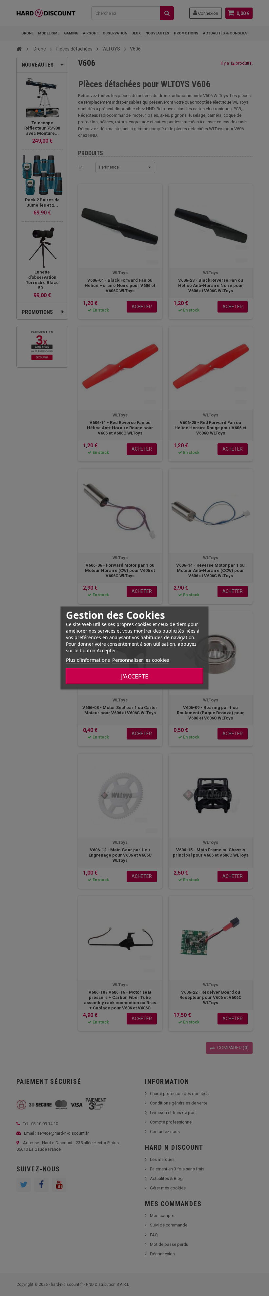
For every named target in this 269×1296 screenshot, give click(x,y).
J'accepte (134, 676)
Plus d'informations (88, 660)
